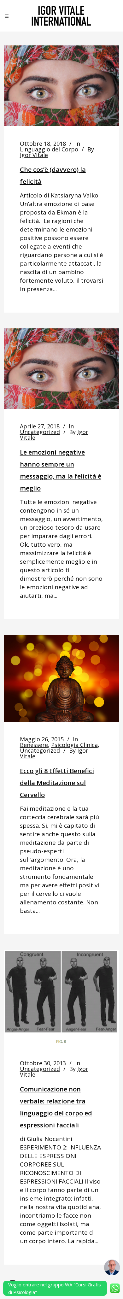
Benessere (34, 745)
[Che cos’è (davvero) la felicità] (62, 85)
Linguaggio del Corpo (49, 149)
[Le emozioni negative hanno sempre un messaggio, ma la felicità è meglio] (62, 368)
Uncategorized (40, 432)
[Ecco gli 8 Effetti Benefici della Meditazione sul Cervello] (62, 678)
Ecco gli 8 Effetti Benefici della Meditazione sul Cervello (57, 783)
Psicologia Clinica (74, 745)
